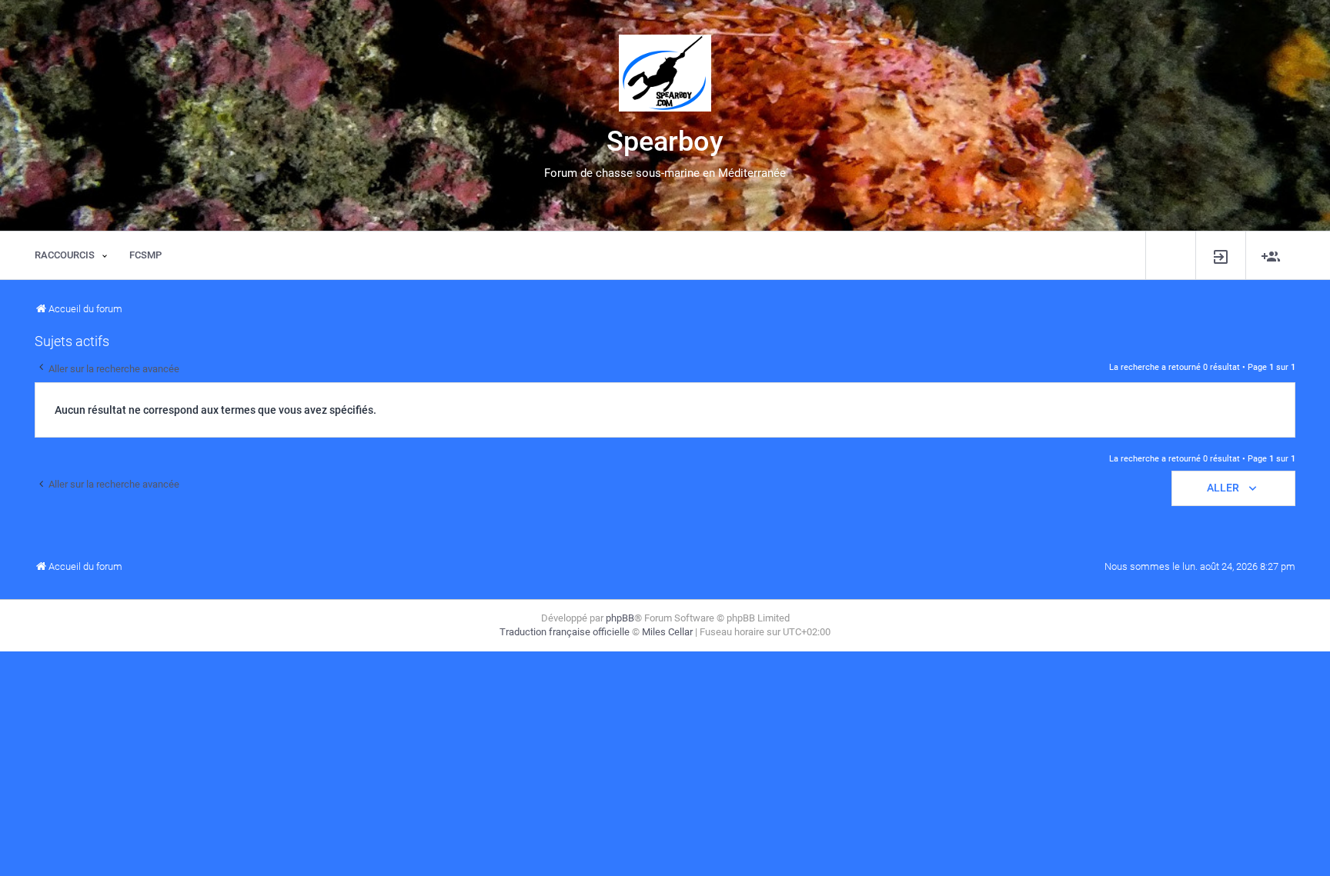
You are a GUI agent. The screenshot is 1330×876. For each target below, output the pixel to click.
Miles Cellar (667, 632)
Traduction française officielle (565, 632)
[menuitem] (1220, 255)
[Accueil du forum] (665, 73)
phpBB (620, 618)
